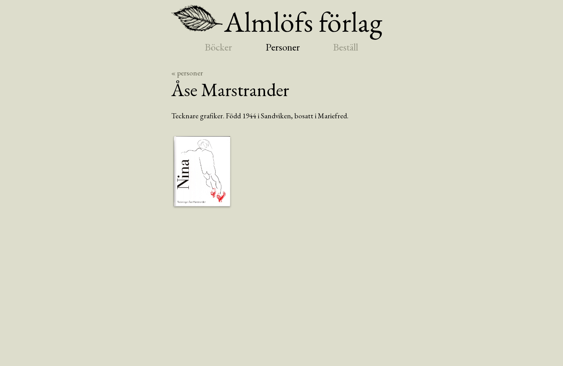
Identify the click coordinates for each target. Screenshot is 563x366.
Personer (283, 47)
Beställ (345, 47)
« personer (187, 73)
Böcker (218, 47)
